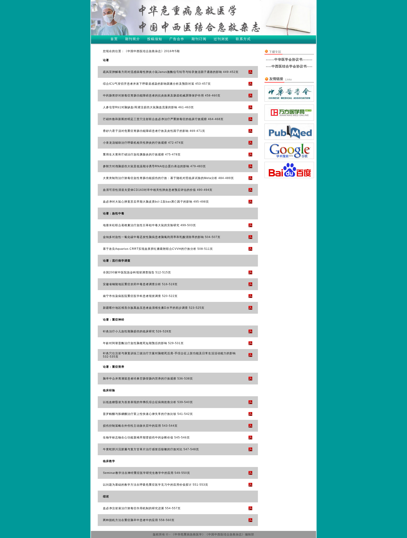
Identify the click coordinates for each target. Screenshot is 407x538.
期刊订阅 (199, 39)
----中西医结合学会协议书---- (289, 66)
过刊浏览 (221, 39)
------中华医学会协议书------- (289, 59)
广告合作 (176, 39)
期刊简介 (132, 39)
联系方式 (243, 39)
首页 (114, 39)
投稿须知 (154, 39)
